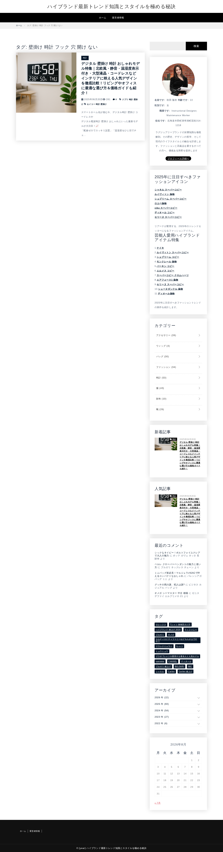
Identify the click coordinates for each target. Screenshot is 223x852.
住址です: (160, 120)
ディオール (186, 661)
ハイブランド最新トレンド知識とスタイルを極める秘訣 (111, 6)
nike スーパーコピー (166, 208)
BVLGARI (179, 666)
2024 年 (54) (162, 710)
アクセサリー (165, 335)
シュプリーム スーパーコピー (171, 198)
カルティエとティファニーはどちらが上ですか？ (176, 640)
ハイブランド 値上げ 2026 (168, 629)
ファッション (165, 367)
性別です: (160, 105)
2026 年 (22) (162, 697)
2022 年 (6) (161, 723)
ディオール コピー (165, 212)
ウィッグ (162, 346)
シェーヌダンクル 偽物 (170, 289)
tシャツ (179, 646)
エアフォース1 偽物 (167, 280)
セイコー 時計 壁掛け (97, 104)
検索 (196, 46)
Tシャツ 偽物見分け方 (180, 624)
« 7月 (158, 803)
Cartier (171, 671)
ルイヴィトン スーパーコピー (173, 252)
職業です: (164, 110)
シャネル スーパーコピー (168, 189)
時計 (85, 58)
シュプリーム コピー (168, 257)
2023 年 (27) (162, 717)
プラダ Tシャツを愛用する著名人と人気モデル (177, 656)
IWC (190, 666)
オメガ (171, 634)
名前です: (160, 100)
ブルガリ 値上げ (163, 666)
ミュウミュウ (162, 651)
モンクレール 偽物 (167, 261)
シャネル (160, 671)
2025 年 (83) (162, 704)
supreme (160, 661)
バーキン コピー (165, 266)
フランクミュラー (164, 646)
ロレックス (161, 624)
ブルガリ (160, 634)
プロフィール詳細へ (178, 158)
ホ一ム (102, 17)
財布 (161, 398)
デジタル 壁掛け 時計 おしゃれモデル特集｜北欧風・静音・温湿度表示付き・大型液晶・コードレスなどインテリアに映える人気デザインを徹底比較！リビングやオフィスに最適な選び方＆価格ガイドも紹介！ (110, 78)
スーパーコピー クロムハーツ (173, 275)
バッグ (162, 356)
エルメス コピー (165, 270)
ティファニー (191, 629)
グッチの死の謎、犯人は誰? (170, 584)
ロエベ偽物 (161, 203)
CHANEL (172, 661)
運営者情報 (118, 17)
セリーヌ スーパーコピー (168, 217)
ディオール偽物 (166, 293)
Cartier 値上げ (185, 671)
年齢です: (183, 100)
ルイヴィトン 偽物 (165, 194)
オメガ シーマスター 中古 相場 (171, 593)
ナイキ (160, 248)
